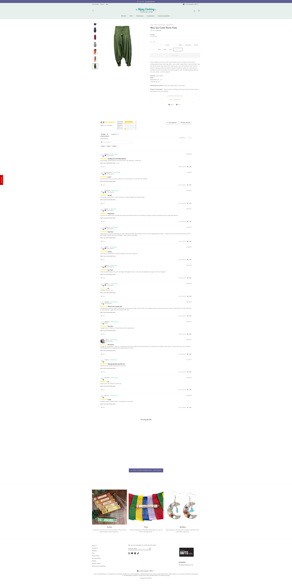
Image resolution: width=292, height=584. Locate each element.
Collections (150, 16)
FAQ (93, 553)
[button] (188, 166)
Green (153, 49)
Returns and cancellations (99, 566)
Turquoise (188, 45)
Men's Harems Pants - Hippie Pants (164, 25)
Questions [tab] (114, 134)
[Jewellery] (182, 507)
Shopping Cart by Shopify (146, 578)
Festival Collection (164, 16)
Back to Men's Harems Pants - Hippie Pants (147, 470)
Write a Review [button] (186, 122)
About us (94, 545)
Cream (167, 45)
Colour (153, 41)
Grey (170, 49)
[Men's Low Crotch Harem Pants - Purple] (106, 455)
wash (114, 146)
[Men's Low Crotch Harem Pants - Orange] (93, 455)
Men (131, 16)
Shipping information (175, 96)
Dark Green (178, 49)
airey (103, 146)
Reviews (94, 561)
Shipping (94, 550)
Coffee (180, 45)
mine (108, 146)
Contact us (95, 548)
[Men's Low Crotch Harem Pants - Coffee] (102, 455)
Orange (154, 45)
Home (151, 25)
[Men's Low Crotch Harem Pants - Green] (108, 455)
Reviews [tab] (103, 134)
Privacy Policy (95, 555)
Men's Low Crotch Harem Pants (108, 163)
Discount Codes (96, 563)
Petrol (160, 45)
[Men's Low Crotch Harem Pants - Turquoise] (104, 455)
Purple (196, 45)
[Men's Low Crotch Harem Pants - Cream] (97, 455)
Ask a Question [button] (172, 122)
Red (165, 49)
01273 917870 (95, 4)
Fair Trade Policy (96, 558)
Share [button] (103, 166)
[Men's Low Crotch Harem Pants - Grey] (114, 455)
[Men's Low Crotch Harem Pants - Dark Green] (116, 455)
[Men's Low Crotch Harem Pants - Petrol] (95, 455)
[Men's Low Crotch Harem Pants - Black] (99, 455)
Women (123, 16)
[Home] (146, 507)
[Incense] (109, 507)
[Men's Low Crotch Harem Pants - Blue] (110, 455)
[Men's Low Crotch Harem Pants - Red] (112, 455)
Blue (159, 49)
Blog (107, 4)
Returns (102, 4)
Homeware (140, 16)
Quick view (105, 448)
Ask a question (175, 99)
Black (174, 45)
